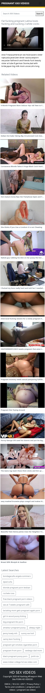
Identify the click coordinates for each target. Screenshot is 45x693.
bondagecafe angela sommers (17, 576)
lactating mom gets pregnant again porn (21, 610)
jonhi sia (35, 656)
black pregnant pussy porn (15, 656)
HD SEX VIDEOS (22, 672)
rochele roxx (8, 593)
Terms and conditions (15, 687)
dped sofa (7, 582)
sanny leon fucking (11, 639)
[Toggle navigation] (40, 3)
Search (39, 13)
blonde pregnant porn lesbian (16, 587)
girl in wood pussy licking (14, 616)
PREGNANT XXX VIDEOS (15, 3)
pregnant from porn (12, 650)
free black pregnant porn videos (17, 599)
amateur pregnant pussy (14, 627)
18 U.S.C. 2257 (18, 684)
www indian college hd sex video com (20, 662)
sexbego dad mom (33, 650)
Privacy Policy (33, 684)
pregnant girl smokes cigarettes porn (20, 645)
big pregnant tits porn (13, 622)
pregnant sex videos (26, 689)
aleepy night (34, 627)
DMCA (7, 684)
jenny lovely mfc (10, 633)
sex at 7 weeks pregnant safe (16, 604)
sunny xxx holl (27, 633)
